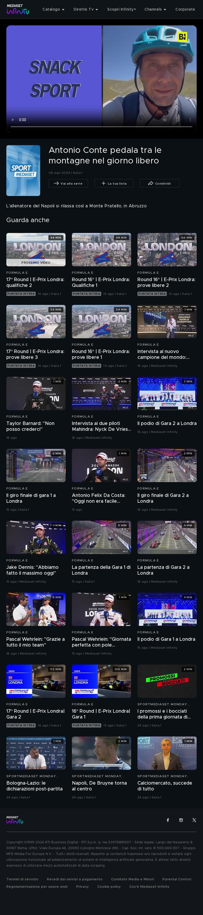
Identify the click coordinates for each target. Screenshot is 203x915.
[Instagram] (181, 820)
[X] (194, 820)
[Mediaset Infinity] (18, 9)
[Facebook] (167, 820)
